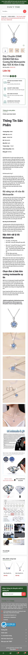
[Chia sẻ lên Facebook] (11, 76)
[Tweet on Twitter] (15, 76)
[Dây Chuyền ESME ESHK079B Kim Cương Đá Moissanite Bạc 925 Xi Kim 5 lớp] (19, 567)
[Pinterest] (13, 76)
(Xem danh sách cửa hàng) (13, 102)
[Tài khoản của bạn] (3, 653)
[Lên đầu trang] (24, 643)
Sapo (17, 649)
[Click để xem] (14, 36)
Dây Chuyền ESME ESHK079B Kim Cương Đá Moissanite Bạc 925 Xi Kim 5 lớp (19, 573)
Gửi (24, 594)
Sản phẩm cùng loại (9, 559)
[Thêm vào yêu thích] (23, 45)
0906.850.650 (7, 617)
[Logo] (14, 7)
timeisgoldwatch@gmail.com (10, 615)
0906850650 (13, 617)
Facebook (6, 619)
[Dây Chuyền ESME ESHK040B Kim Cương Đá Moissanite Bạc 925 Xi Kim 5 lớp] (8, 567)
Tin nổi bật (6, 551)
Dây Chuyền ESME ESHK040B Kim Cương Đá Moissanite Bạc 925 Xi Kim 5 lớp (8, 573)
